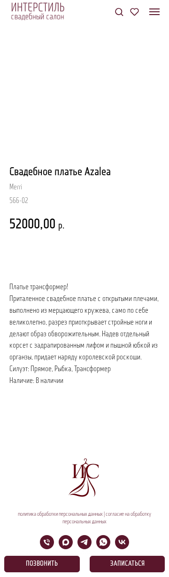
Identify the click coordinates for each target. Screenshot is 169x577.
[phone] (47, 547)
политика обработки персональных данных (60, 514)
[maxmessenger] (66, 547)
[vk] (122, 547)
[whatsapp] (103, 547)
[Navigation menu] (154, 11)
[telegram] (84, 547)
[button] (119, 11)
